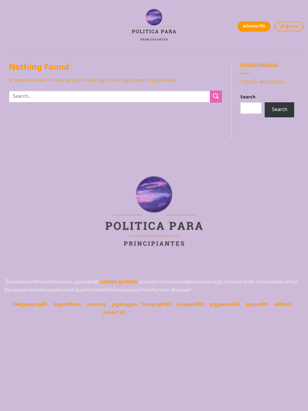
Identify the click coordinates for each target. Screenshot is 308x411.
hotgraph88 (156, 304)
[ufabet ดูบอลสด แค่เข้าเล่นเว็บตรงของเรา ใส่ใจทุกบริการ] (154, 26)
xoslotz (96, 304)
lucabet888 (190, 304)
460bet (282, 304)
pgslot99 (257, 304)
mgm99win (67, 304)
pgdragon (124, 304)
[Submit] (216, 96)
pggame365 (225, 304)
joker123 (114, 313)
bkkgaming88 (30, 304)
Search (247, 97)
